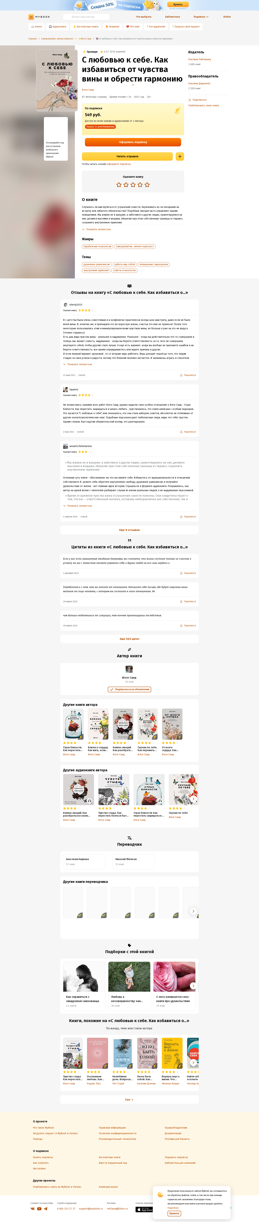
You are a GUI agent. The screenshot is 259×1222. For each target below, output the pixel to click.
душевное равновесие (97, 264)
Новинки (114, 26)
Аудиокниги (59, 26)
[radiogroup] (133, 185)
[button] (193, 798)
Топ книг (135, 26)
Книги (38, 26)
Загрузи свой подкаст (187, 26)
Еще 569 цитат (129, 639)
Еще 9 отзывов (129, 530)
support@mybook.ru (91, 1208)
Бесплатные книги (87, 26)
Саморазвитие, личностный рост (135, 246)
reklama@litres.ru (117, 1208)
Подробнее (173, 1208)
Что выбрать (144, 16)
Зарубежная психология (97, 246)
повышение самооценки (153, 264)
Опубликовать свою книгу (203, 105)
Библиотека (172, 16)
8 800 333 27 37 (66, 1208)
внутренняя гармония (96, 270)
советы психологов (124, 270)
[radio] (119, 184)
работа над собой (125, 264)
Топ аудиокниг (157, 26)
